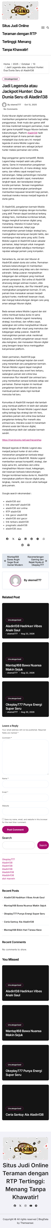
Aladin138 (32, 132)
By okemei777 (14, 104)
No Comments (11, 109)
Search (7, 838)
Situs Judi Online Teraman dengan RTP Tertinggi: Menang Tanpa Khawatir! (25, 1181)
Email (5, 792)
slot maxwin (8, 878)
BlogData (43, 1219)
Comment (7, 738)
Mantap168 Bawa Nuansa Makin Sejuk (25, 905)
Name (5, 778)
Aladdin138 (8, 872)
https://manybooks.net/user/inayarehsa (21, 439)
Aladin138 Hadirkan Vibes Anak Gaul (24, 897)
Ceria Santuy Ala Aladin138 (19, 921)
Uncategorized (11, 79)
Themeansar (26, 1222)
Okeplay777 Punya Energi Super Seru (24, 913)
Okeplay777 (8, 859)
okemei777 (34, 580)
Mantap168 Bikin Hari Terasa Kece (23, 929)
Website (5, 806)
